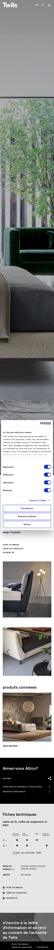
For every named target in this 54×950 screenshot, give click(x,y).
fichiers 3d (8, 552)
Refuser (27, 524)
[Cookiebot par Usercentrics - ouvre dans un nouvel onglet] (40, 423)
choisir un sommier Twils (27, 852)
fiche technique (11, 545)
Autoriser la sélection (27, 516)
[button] (8, 652)
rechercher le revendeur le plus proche (22, 786)
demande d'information (14, 791)
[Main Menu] (49, 5)
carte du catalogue (13, 548)
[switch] (47, 475)
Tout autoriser (27, 508)
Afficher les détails (37, 500)
